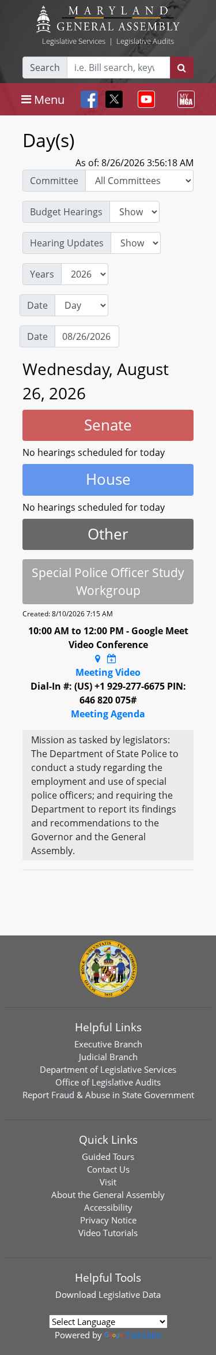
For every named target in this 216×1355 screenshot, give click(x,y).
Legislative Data (129, 1294)
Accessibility (108, 1207)
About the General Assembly (108, 1194)
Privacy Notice (108, 1220)
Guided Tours (108, 1156)
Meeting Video (108, 672)
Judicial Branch (108, 1056)
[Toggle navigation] (144, 99)
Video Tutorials (108, 1232)
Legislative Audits (145, 41)
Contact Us (108, 1169)
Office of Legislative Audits (108, 1082)
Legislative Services (73, 41)
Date (37, 305)
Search (45, 67)
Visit (108, 1182)
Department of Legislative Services (108, 1069)
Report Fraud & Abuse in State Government (108, 1095)
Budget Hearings (66, 211)
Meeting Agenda (108, 714)
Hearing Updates (67, 243)
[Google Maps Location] (97, 658)
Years (42, 274)
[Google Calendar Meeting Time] (111, 658)
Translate (143, 1335)
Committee (54, 180)
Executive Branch (108, 1044)
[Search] (182, 67)
